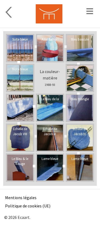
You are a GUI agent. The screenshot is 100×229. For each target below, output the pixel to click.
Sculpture (15, 12)
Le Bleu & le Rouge (20, 161)
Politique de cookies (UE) (27, 205)
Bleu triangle (80, 99)
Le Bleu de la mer (50, 101)
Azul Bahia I (50, 39)
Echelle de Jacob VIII (20, 131)
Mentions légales (21, 197)
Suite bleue (20, 39)
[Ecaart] (49, 13)
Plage (80, 69)
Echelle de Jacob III (50, 131)
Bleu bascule (80, 39)
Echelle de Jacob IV (80, 131)
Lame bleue (79, 158)
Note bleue (20, 69)
